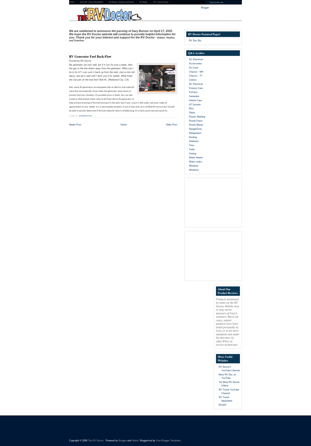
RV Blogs (143, 2)
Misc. (192, 108)
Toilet (192, 149)
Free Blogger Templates (168, 440)
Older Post (171, 124)
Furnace (193, 92)
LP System (195, 104)
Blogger (205, 7)
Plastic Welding (197, 116)
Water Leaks (195, 161)
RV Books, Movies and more (121, 2)
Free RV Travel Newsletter (91, 2)
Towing (192, 153)
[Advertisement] (111, 47)
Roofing (193, 137)
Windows (193, 165)
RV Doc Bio (195, 40)
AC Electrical (196, 59)
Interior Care (195, 100)
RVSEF (223, 405)
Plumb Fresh (195, 120)
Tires (191, 145)
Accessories (195, 63)
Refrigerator (195, 133)
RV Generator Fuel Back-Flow (90, 56)
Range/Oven (195, 129)
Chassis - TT (195, 75)
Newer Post (75, 124)
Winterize (194, 170)
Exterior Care (196, 88)
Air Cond (193, 67)
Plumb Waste (196, 124)
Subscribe (232, 23)
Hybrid (135, 440)
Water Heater (196, 157)
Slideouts (194, 141)
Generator (85, 116)
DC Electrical (196, 84)
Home (71, 2)
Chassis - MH (196, 71)
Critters (193, 80)
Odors (192, 112)
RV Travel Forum (160, 2)
